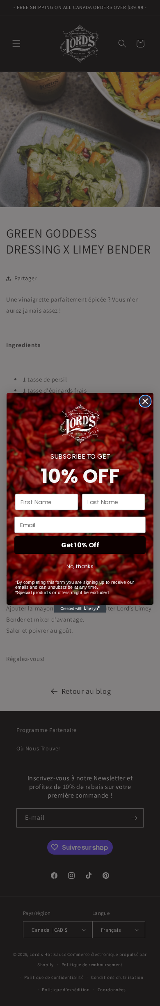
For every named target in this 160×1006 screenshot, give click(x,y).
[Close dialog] (145, 401)
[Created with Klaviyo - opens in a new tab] (80, 609)
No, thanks (79, 566)
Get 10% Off (80, 545)
